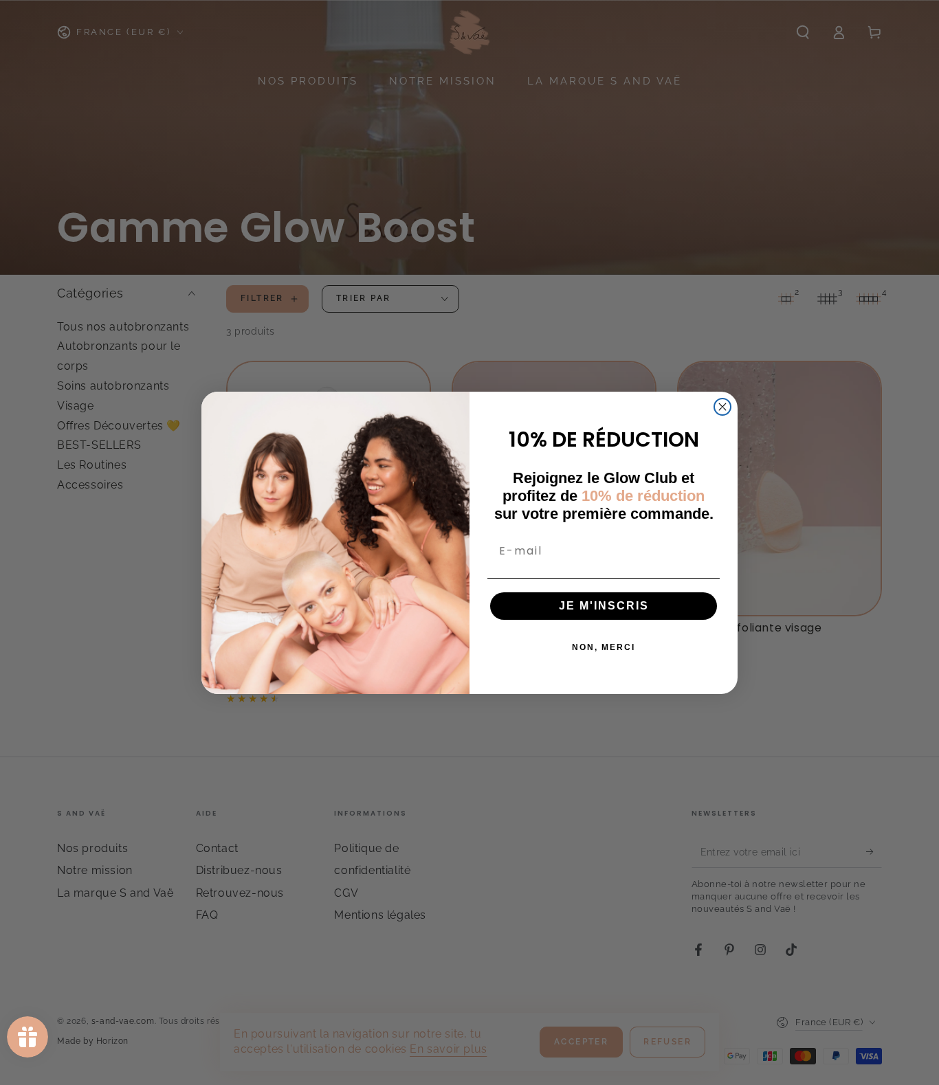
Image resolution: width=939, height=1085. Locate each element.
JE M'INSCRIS (604, 606)
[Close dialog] (722, 407)
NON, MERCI (603, 647)
